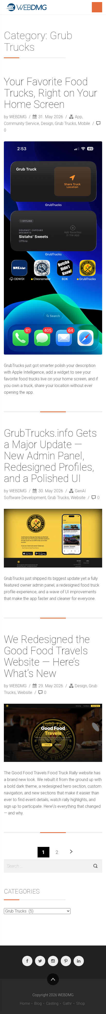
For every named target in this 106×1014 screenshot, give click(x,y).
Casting (52, 1003)
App (78, 116)
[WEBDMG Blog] (27, 7)
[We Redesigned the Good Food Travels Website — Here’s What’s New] (53, 733)
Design (47, 123)
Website (78, 497)
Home (25, 1003)
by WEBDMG (16, 116)
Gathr (67, 1003)
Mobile (84, 123)
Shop (80, 1003)
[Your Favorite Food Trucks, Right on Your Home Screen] (53, 248)
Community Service (21, 123)
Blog (38, 1003)
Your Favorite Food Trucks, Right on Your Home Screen (50, 93)
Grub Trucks (65, 123)
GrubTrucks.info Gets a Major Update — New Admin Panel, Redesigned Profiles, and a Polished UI (50, 456)
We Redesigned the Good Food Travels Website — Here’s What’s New (47, 656)
